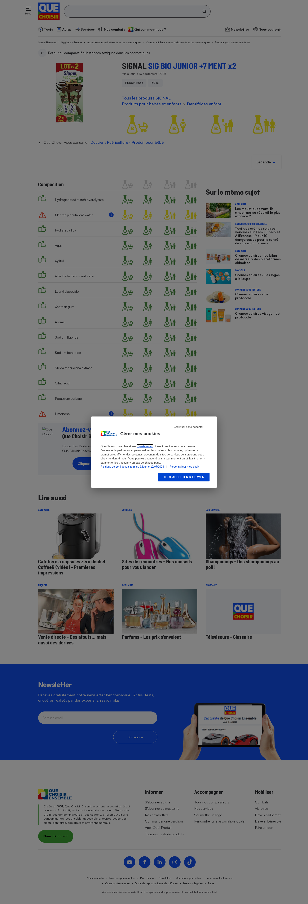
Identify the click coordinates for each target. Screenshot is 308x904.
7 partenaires (145, 446)
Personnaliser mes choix (184, 466)
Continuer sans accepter (188, 426)
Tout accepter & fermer (183, 477)
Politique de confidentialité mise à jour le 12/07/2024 (132, 466)
